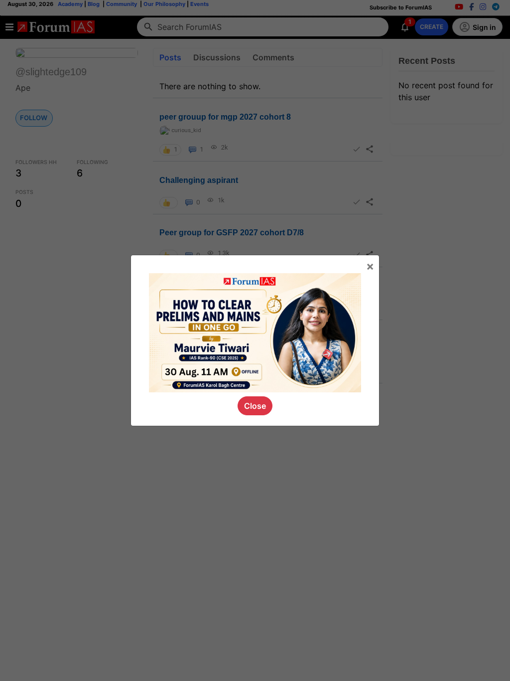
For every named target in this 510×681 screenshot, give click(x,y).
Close (255, 406)
